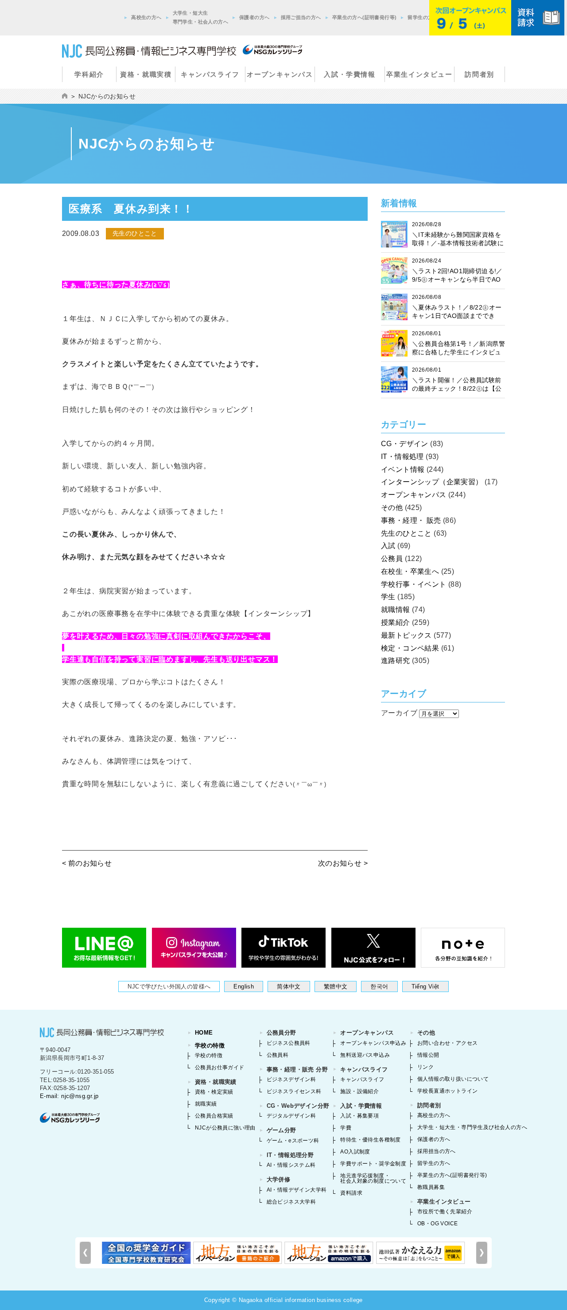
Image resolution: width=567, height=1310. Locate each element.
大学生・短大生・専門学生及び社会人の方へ (472, 1127)
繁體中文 (336, 986)
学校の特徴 (210, 1045)
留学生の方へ (423, 17)
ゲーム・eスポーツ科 (293, 1140)
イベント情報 (402, 469)
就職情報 (395, 609)
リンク (425, 1067)
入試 (388, 545)
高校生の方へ (146, 17)
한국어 (379, 986)
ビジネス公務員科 (289, 1043)
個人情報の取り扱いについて (453, 1079)
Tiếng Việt (425, 986)
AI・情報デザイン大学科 (297, 1189)
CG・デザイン (404, 443)
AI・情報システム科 (291, 1165)
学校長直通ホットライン (447, 1091)
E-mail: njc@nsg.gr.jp (69, 1096)
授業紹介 (395, 622)
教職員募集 (431, 1187)
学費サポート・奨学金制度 (373, 1163)
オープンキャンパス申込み (373, 1043)
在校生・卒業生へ (410, 571)
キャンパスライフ (210, 74)
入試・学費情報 (349, 74)
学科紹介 (89, 74)
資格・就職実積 (145, 74)
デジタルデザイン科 (291, 1115)
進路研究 (395, 660)
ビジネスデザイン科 (291, 1079)
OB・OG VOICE (437, 1223)
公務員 (392, 558)
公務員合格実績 (214, 1115)
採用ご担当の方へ (301, 17)
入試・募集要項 (359, 1115)
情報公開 (428, 1055)
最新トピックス (406, 635)
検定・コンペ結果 (410, 648)
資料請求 (351, 1193)
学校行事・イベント (414, 584)
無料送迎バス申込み (365, 1055)
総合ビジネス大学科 (291, 1201)
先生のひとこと (406, 533)
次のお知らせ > (343, 863)
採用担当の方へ (436, 1151)
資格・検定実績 (214, 1091)
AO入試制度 (355, 1151)
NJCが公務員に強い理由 (225, 1127)
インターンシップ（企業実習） (432, 482)
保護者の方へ (254, 17)
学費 (345, 1127)
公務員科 (278, 1055)
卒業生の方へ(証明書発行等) (364, 17)
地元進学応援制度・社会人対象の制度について (373, 1178)
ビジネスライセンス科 (294, 1091)
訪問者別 (479, 74)
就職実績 (206, 1103)
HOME (204, 1032)
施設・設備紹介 (359, 1091)
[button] (481, 1253)
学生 (388, 596)
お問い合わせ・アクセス (447, 1043)
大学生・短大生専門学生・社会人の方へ (200, 17)
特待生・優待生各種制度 (370, 1139)
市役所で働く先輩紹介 (444, 1211)
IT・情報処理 (402, 456)
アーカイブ (399, 713)
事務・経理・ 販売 (411, 520)
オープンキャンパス (280, 74)
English (243, 986)
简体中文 (289, 986)
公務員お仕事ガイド (220, 1067)
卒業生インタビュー (419, 74)
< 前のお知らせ (87, 863)
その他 (392, 507)
